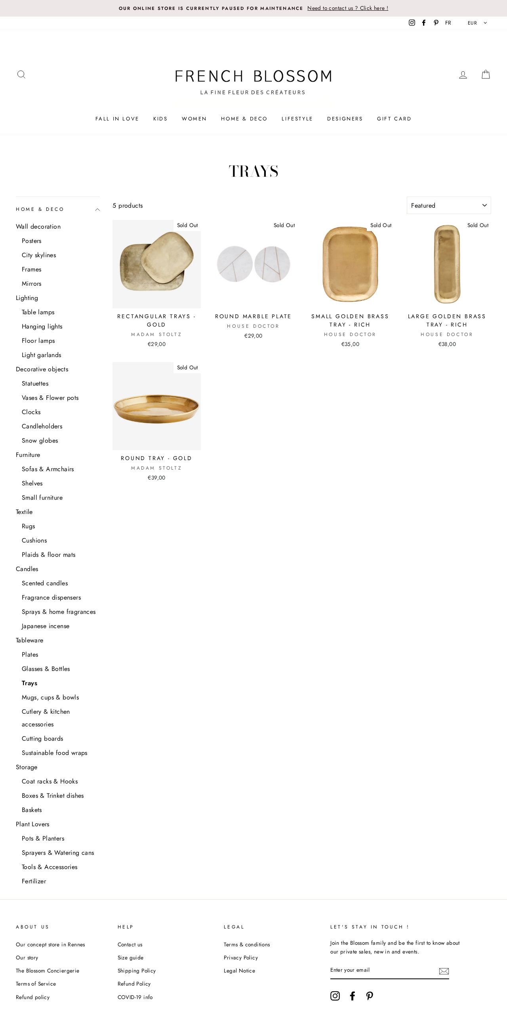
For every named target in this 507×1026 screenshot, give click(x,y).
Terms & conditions (247, 944)
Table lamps (38, 312)
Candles (27, 568)
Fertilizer (34, 881)
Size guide (131, 957)
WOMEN (194, 118)
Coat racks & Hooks (50, 781)
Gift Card (394, 118)
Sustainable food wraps (55, 752)
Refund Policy (134, 984)
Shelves (32, 483)
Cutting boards (42, 738)
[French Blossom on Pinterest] (369, 996)
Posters (32, 240)
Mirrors (32, 283)
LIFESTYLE (297, 118)
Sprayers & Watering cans (58, 852)
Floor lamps (38, 340)
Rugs (28, 526)
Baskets (32, 809)
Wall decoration (38, 226)
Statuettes (35, 383)
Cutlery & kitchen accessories (46, 718)
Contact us (130, 944)
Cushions (34, 540)
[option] (253, 8)
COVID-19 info (135, 997)
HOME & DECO (244, 118)
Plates (30, 654)
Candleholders (42, 426)
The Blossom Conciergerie (48, 970)
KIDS (160, 118)
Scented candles (45, 583)
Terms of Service (36, 984)
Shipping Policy (137, 970)
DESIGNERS (345, 118)
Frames (31, 269)
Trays (29, 683)
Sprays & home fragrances (59, 611)
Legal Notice (239, 970)
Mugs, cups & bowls (50, 697)
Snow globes (40, 440)
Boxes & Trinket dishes (53, 795)
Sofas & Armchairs (48, 469)
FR (448, 23)
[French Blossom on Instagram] (335, 996)
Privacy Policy (241, 957)
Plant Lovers (33, 824)
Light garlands (41, 354)
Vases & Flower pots (50, 397)
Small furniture (42, 497)
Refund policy (33, 997)
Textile (24, 511)
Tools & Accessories (50, 866)
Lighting (27, 297)
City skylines (39, 255)
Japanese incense (45, 626)
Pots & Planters (43, 838)
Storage (27, 767)
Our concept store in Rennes (50, 944)
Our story (27, 957)
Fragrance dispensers (51, 597)
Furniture (28, 454)
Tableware (30, 640)
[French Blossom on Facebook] (352, 996)
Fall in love (117, 118)
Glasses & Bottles (46, 668)
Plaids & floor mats (49, 554)
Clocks (31, 412)
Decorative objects (42, 369)
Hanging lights (42, 326)
